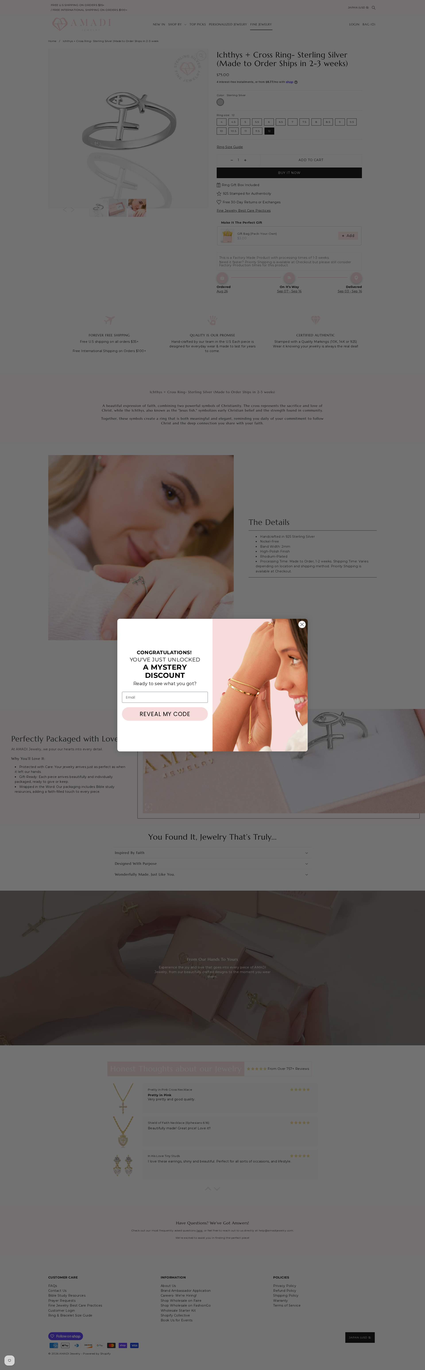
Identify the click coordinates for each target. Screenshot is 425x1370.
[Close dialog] (302, 624)
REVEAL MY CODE (165, 714)
